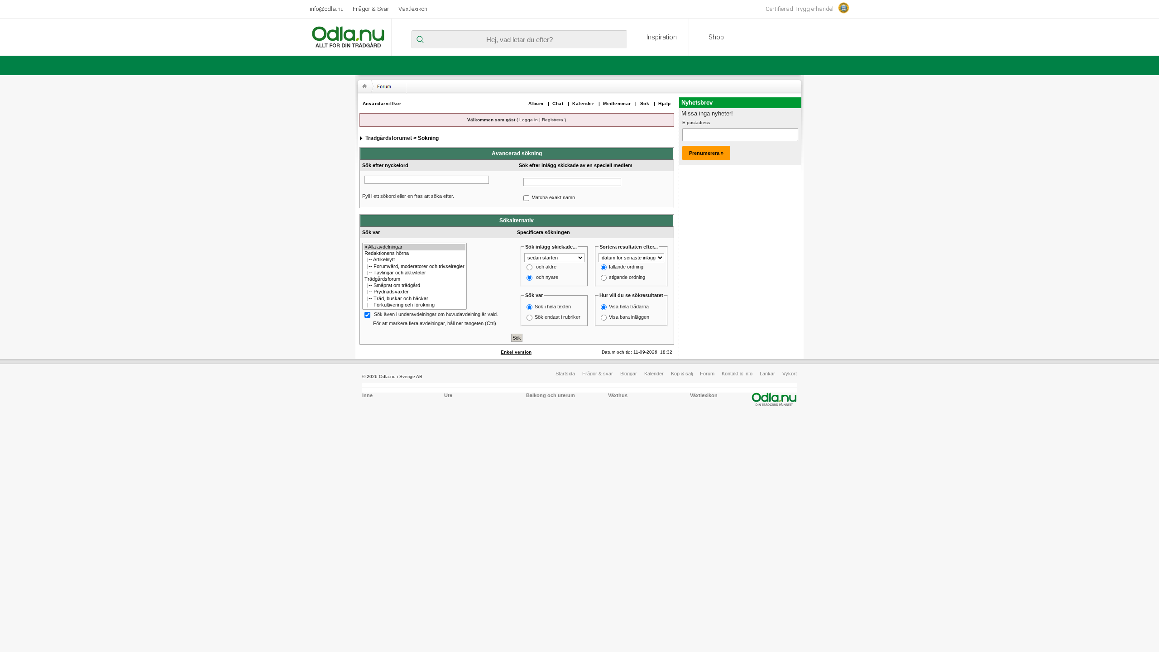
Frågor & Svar (371, 8)
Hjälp (664, 103)
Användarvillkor (382, 103)
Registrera (552, 119)
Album (536, 103)
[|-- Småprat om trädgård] (414, 286)
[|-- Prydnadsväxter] (414, 292)
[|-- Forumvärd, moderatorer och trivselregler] (414, 267)
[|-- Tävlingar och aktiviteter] (414, 273)
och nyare (547, 277)
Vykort (789, 373)
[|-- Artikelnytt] (414, 260)
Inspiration (662, 37)
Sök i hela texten (553, 306)
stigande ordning (627, 277)
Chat (557, 103)
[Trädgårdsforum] (414, 279)
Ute (448, 395)
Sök (645, 103)
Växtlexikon (412, 8)
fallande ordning (626, 267)
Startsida (565, 373)
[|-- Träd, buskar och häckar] (414, 299)
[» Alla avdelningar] (414, 247)
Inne (367, 395)
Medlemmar (617, 103)
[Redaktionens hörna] (414, 253)
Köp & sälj (682, 373)
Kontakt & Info (737, 373)
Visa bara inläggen (629, 317)
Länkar (767, 373)
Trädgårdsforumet (388, 138)
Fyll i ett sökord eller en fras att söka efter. (408, 196)
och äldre (546, 267)
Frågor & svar (597, 373)
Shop (716, 37)
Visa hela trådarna (629, 306)
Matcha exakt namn (553, 197)
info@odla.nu (327, 8)
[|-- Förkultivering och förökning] (414, 305)
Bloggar (628, 373)
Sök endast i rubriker (557, 317)
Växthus (617, 395)
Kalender (583, 103)
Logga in (528, 119)
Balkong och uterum (550, 395)
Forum (707, 373)
